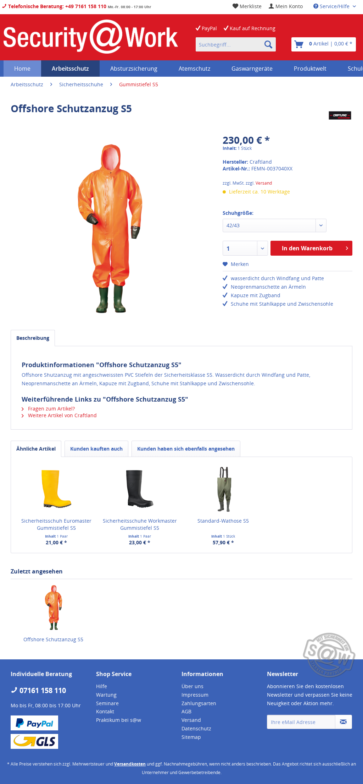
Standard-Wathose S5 (223, 520)
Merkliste (250, 6)
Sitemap (191, 737)
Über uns (192, 686)
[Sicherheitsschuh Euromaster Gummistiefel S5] (56, 489)
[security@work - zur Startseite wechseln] (91, 37)
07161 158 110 (42, 690)
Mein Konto (288, 6)
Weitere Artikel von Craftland (62, 415)
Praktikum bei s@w (118, 720)
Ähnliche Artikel (36, 448)
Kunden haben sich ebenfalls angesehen (186, 448)
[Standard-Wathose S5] (223, 489)
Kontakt (105, 711)
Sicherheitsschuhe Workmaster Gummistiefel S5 (140, 524)
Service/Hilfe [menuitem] (334, 6)
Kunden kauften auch (96, 448)
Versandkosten (130, 764)
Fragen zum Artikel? (51, 408)
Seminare (107, 703)
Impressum (195, 694)
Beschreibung (32, 337)
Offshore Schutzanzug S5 (53, 639)
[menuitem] (286, 6)
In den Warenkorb (307, 248)
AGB (186, 711)
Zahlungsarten (199, 703)
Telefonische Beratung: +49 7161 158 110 (56, 6)
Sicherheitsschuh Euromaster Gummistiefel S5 (56, 524)
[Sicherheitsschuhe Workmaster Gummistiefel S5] (140, 489)
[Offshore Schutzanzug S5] (53, 607)
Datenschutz (196, 728)
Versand (264, 183)
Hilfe (101, 686)
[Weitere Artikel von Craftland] (340, 115)
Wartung (106, 694)
